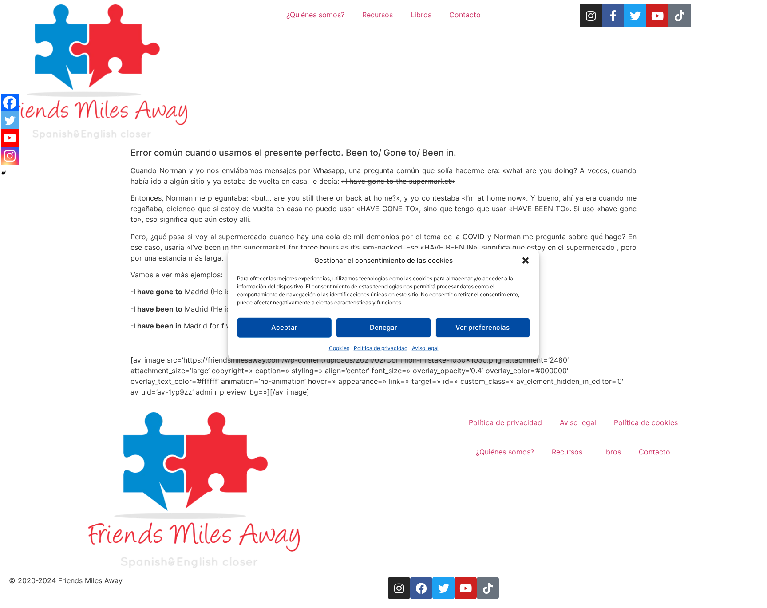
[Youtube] (657, 15)
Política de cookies (646, 422)
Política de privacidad (380, 347)
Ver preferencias (482, 327)
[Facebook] (10, 102)
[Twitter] (635, 15)
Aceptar (284, 327)
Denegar (383, 327)
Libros (421, 14)
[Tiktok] (679, 15)
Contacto (465, 14)
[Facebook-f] (613, 15)
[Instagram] (591, 15)
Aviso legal (425, 347)
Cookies (339, 347)
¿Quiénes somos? (315, 14)
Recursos (377, 14)
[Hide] (3, 173)
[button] (525, 260)
